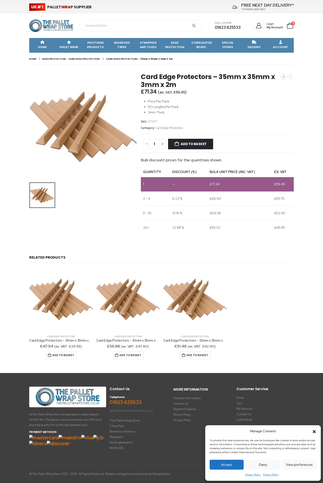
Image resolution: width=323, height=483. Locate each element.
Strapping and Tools (148, 45)
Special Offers (227, 45)
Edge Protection (174, 45)
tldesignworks (161, 474)
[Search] (194, 25)
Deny (263, 465)
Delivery (254, 47)
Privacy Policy (253, 474)
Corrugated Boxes (201, 45)
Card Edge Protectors (169, 128)
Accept (226, 465)
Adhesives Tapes (122, 45)
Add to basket (194, 144)
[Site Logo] (51, 25)
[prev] (284, 77)
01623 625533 (228, 27)
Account (280, 47)
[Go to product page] (61, 299)
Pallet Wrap (69, 47)
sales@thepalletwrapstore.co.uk (131, 411)
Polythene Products (95, 45)
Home (42, 47)
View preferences (299, 465)
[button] (314, 431)
